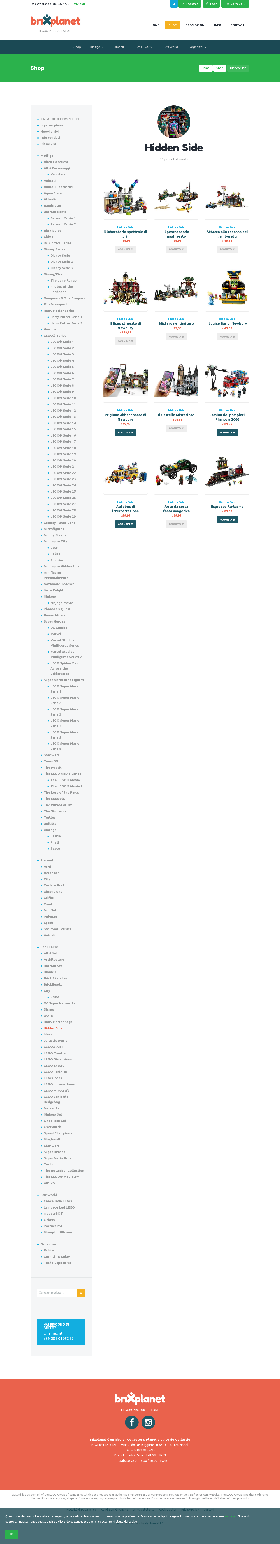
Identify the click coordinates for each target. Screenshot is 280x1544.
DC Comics (58, 628)
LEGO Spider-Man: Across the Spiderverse (64, 668)
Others (49, 1220)
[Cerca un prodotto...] (174, 3)
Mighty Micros (55, 535)
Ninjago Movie (61, 603)
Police (55, 554)
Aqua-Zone (53, 193)
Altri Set (50, 953)
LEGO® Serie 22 (63, 473)
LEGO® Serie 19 (63, 454)
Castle (55, 836)
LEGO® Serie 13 (63, 416)
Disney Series (54, 249)
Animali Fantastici (58, 187)
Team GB (51, 761)
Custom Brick (54, 885)
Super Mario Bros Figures (64, 680)
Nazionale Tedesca (59, 584)
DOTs (48, 1016)
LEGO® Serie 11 (63, 404)
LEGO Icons (53, 1078)
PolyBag (50, 916)
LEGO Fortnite (55, 1072)
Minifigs (94, 47)
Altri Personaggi (57, 168)
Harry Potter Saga (58, 1022)
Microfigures (54, 529)
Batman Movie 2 (63, 224)
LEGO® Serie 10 (63, 398)
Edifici (49, 898)
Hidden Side (125, 227)
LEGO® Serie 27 (63, 504)
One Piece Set (55, 1121)
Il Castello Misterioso (176, 415)
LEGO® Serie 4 (62, 360)
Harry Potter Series (59, 310)
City (47, 879)
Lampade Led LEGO (59, 1207)
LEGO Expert (54, 1065)
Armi (47, 866)
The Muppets (54, 798)
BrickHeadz (53, 984)
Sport (48, 923)
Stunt (54, 997)
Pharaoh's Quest (57, 609)
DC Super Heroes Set (60, 1003)
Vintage (50, 830)
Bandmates (53, 205)
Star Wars (52, 755)
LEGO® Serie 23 (63, 479)
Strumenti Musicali (59, 929)
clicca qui (230, 1516)
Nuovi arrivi (49, 131)
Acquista (124, 249)
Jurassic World (55, 1040)
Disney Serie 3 (61, 268)
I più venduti (50, 137)
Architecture (54, 959)
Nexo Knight (53, 590)
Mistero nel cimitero (176, 323)
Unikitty (50, 823)
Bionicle (50, 972)
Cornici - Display (57, 1256)
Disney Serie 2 (61, 261)
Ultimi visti (48, 144)
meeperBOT (53, 1213)
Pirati (54, 842)
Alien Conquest (56, 162)
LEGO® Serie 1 (62, 342)
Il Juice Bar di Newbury (227, 323)
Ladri (54, 547)
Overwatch (52, 1127)
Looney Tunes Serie (59, 523)
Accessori (52, 873)
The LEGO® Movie (65, 780)
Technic (50, 1164)
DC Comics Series (57, 243)
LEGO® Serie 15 (63, 429)
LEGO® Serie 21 (63, 466)
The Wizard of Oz (58, 805)
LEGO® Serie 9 (62, 391)
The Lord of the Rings (61, 792)
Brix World (171, 47)
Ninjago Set (53, 1114)
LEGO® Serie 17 (63, 441)
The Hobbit (53, 767)
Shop (77, 47)
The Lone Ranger (64, 280)
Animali (50, 180)
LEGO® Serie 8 (62, 385)
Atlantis (50, 199)
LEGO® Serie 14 (63, 423)
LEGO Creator (55, 1053)
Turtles (50, 817)
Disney (49, 1009)
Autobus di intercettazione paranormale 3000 (125, 511)
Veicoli (49, 935)
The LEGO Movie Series (62, 774)
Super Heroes (54, 621)
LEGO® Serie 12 (63, 410)
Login (213, 3)
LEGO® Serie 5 (62, 366)
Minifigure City (55, 541)
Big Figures (52, 230)
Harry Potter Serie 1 (66, 317)
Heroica (50, 329)
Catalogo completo (59, 119)
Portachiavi (53, 1226)
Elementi (118, 47)
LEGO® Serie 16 (63, 435)
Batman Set (53, 966)
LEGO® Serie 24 (63, 485)
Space (55, 848)
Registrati (192, 3)
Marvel (55, 634)
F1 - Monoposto (57, 304)
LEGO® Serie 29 (63, 516)
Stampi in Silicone (58, 1232)
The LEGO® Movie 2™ (61, 1177)
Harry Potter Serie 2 (66, 323)
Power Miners (55, 615)
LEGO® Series (55, 335)
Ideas (48, 1034)
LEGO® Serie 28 (63, 510)
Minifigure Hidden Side (61, 566)
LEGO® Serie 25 (63, 491)
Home (206, 68)
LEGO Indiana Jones (60, 1084)
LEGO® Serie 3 (62, 354)
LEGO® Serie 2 (62, 348)
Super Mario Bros (57, 1158)
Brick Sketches (55, 978)
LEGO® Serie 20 (63, 460)
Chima (48, 237)
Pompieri (57, 560)
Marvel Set (52, 1108)
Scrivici (77, 3)
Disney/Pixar (54, 274)
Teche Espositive (57, 1263)
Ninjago (50, 596)
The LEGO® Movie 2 (66, 786)
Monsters (58, 174)
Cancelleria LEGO (58, 1201)
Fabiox (49, 1250)
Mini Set (50, 910)
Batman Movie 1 (63, 218)
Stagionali (52, 1139)
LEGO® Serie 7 (62, 379)
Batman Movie (55, 212)
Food (48, 904)
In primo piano (51, 125)
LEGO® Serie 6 (62, 373)
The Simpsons (55, 811)
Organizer (196, 47)
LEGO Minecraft (56, 1090)
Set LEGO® (144, 47)
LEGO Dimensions (58, 1059)
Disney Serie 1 (61, 255)
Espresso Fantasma (227, 507)
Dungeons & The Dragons (64, 298)
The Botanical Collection (64, 1170)
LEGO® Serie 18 (63, 448)
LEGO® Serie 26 (63, 498)
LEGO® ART (53, 1047)
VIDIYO (49, 1183)
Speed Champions (58, 1133)
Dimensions (53, 891)
